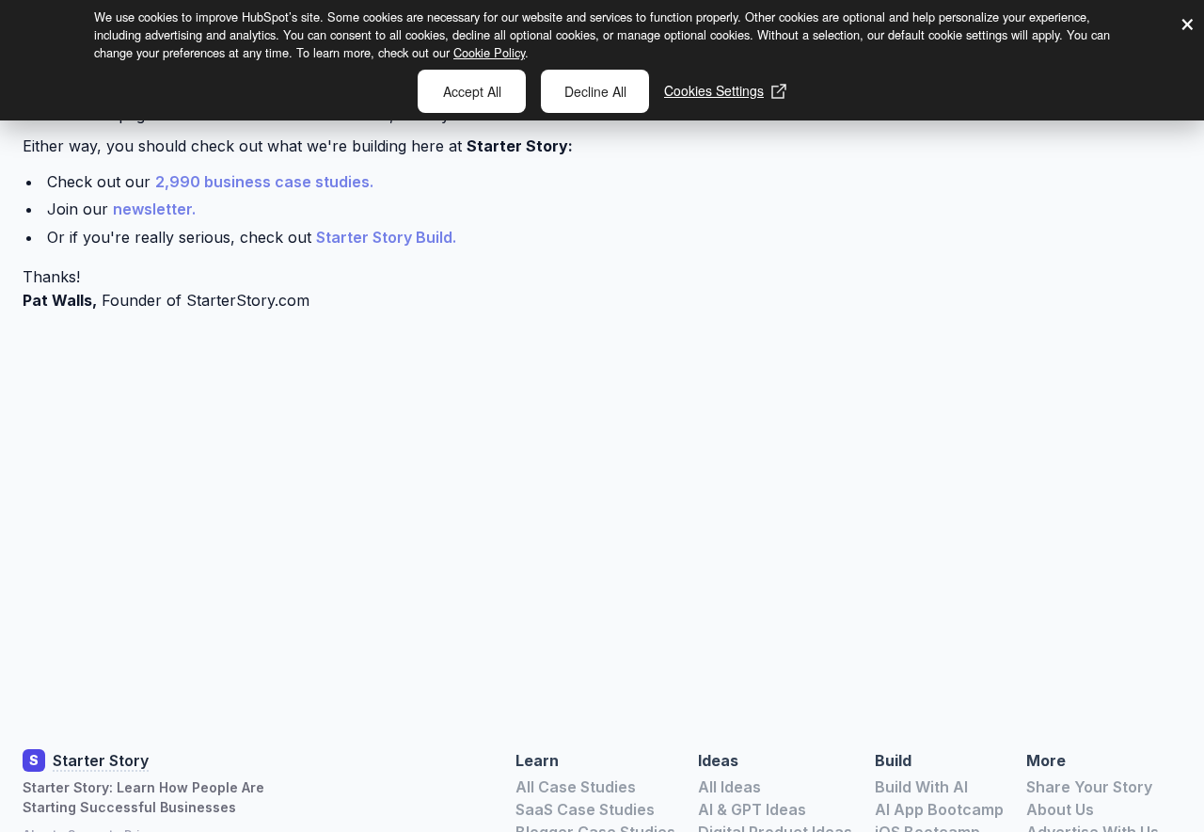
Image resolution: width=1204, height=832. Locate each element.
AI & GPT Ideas (752, 809)
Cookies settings (714, 90)
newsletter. (154, 209)
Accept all (472, 91)
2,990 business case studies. (264, 181)
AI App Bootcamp (939, 809)
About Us (1060, 809)
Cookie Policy (489, 52)
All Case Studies (575, 786)
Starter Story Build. (386, 237)
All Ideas (729, 786)
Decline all (595, 91)
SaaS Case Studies (585, 809)
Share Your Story (1089, 786)
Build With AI (921, 786)
